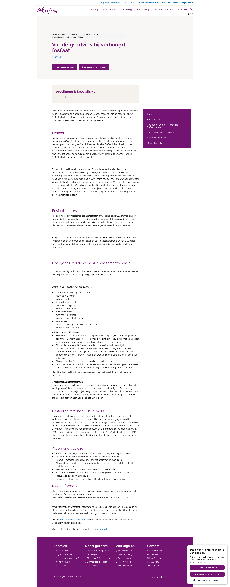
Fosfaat (150, 114)
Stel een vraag (124, 558)
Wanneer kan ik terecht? (97, 562)
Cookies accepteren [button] (207, 567)
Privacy (70, 577)
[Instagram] (166, 577)
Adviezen (94, 34)
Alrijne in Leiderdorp (64, 554)
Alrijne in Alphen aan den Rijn (68, 558)
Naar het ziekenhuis (164, 9)
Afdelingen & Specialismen (103, 9)
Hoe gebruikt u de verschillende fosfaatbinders (162, 126)
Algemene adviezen (156, 137)
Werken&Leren (170, 2)
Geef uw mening (125, 554)
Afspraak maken (125, 551)
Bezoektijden (92, 554)
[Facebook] (162, 577)
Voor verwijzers (124, 562)
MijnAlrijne (187, 2)
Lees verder (204, 562)
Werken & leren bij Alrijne (98, 551)
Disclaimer (79, 577)
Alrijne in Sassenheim (65, 566)
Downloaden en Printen (94, 67)
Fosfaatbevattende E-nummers (162, 132)
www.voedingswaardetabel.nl (74, 519)
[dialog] (207, 564)
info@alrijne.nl (153, 566)
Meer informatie (154, 143)
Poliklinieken (92, 566)
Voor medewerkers (126, 566)
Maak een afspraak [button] (64, 67)
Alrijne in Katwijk (63, 562)
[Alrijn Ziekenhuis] (47, 10)
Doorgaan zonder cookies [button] (207, 574)
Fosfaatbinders (154, 119)
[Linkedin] (159, 577)
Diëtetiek (62, 97)
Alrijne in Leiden (62, 551)
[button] (207, 580)
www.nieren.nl (100, 529)
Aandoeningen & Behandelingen (136, 9)
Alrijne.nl (55, 34)
